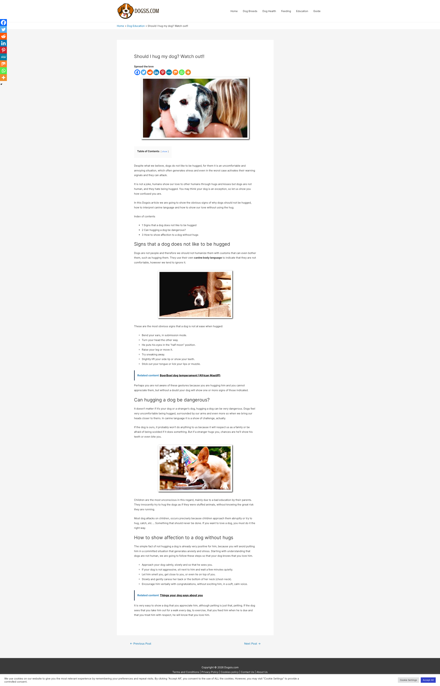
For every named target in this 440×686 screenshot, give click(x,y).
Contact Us (247, 672)
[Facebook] (137, 72)
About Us (262, 672)
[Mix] (175, 72)
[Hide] (1, 84)
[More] (188, 72)
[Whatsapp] (182, 72)
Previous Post (140, 643)
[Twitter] (143, 72)
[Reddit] (150, 72)
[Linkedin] (156, 72)
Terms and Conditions (185, 672)
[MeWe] (169, 72)
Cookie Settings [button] (408, 680)
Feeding (286, 11)
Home (234, 11)
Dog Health (269, 11)
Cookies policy (230, 672)
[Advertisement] (303, 91)
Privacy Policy (209, 672)
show (164, 151)
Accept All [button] (428, 680)
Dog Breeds (250, 11)
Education (302, 11)
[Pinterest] (163, 72)
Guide (317, 11)
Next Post (252, 643)
